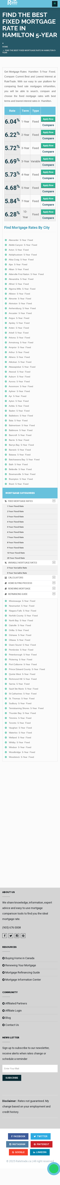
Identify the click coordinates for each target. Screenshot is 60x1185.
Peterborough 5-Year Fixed (23, 654)
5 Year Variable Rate (17, 573)
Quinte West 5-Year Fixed (22, 674)
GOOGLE (20, 1152)
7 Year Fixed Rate (15, 537)
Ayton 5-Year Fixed (19, 401)
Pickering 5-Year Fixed (20, 659)
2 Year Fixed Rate (15, 511)
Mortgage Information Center (23, 979)
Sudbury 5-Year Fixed (20, 703)
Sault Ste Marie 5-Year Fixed (23, 689)
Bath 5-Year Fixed (18, 464)
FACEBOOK (19, 1136)
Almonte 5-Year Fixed (20, 298)
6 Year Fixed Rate (15, 532)
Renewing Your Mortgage (20, 965)
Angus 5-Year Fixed (19, 318)
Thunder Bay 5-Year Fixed (22, 713)
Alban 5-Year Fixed (19, 269)
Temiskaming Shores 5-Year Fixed (26, 708)
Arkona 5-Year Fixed (19, 337)
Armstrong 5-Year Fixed (21, 342)
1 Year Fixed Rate (15, 506)
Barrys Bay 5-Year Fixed (21, 445)
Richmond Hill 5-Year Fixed (23, 679)
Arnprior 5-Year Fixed (20, 347)
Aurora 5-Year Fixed (19, 381)
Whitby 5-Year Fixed (19, 742)
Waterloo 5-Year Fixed (20, 732)
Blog (8, 1017)
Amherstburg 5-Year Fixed (22, 308)
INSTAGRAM (18, 1144)
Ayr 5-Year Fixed (17, 396)
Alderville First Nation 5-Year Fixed (26, 274)
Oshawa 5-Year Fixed (20, 635)
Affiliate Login (13, 1010)
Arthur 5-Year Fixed (19, 352)
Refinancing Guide (17, 594)
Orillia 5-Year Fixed (19, 630)
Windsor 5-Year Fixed (20, 747)
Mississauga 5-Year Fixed (22, 601)
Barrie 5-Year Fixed (19, 440)
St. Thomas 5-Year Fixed (21, 698)
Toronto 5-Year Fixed (20, 723)
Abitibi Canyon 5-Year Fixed (23, 245)
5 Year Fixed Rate (15, 527)
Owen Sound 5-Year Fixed (22, 645)
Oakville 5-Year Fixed (20, 625)
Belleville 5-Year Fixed (20, 469)
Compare (48, 125)
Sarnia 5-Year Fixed (19, 684)
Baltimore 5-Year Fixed (20, 430)
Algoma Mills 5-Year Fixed (22, 289)
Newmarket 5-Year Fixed (21, 606)
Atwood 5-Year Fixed (19, 372)
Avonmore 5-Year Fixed (21, 386)
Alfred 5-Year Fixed (19, 284)
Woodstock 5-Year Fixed (21, 757)
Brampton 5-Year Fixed (21, 479)
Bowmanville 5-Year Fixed (22, 474)
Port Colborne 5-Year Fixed (23, 664)
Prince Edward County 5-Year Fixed (27, 669)
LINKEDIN (41, 1152)
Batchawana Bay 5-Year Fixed (24, 459)
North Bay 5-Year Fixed (21, 620)
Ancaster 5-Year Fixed (20, 313)
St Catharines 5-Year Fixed (22, 693)
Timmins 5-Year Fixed (20, 718)
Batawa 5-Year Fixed (19, 454)
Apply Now (48, 119)
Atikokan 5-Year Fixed (20, 362)
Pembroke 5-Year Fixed (21, 650)
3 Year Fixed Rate (15, 516)
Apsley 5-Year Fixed (19, 323)
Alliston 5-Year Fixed (19, 293)
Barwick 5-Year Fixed (20, 450)
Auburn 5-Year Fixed (19, 376)
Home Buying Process (19, 583)
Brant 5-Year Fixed (18, 484)
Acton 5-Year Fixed (19, 250)
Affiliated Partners (16, 1003)
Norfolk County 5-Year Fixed (23, 615)
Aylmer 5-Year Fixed (19, 391)
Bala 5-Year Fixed (18, 420)
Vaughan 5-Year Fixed (20, 728)
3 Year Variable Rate (17, 568)
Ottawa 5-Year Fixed (19, 640)
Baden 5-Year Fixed (19, 411)
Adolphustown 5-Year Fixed (23, 254)
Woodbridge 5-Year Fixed (22, 752)
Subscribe (12, 1078)
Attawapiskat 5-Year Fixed (22, 367)
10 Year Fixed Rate (16, 553)
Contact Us (12, 1024)
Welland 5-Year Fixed (20, 737)
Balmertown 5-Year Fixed (22, 425)
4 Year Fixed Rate (15, 522)
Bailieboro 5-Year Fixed (21, 415)
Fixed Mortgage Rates (20, 501)
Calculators (15, 577)
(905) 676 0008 (11, 927)
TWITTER (42, 1136)
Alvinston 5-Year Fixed (20, 303)
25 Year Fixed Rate (16, 558)
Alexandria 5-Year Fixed (21, 279)
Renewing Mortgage (18, 588)
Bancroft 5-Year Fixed (20, 435)
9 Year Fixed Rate (15, 548)
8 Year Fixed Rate (15, 542)
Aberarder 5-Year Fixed (21, 240)
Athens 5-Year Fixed (19, 357)
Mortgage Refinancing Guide (22, 972)
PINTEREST (43, 1144)
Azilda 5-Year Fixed (19, 406)
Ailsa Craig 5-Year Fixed (21, 259)
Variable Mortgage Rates (22, 562)
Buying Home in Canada (19, 958)
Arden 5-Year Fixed (19, 328)
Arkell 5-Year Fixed (18, 332)
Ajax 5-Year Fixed (18, 264)
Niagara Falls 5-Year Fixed (22, 610)
